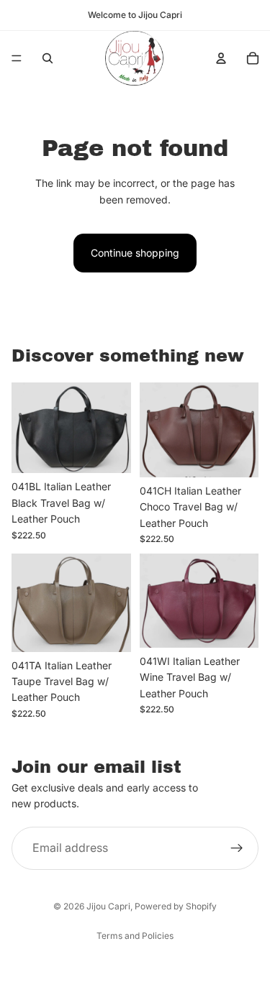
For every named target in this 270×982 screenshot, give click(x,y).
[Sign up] (237, 848)
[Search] (47, 58)
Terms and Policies (135, 935)
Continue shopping (135, 253)
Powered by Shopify (176, 906)
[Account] (221, 58)
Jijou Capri (108, 906)
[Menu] (16, 58)
